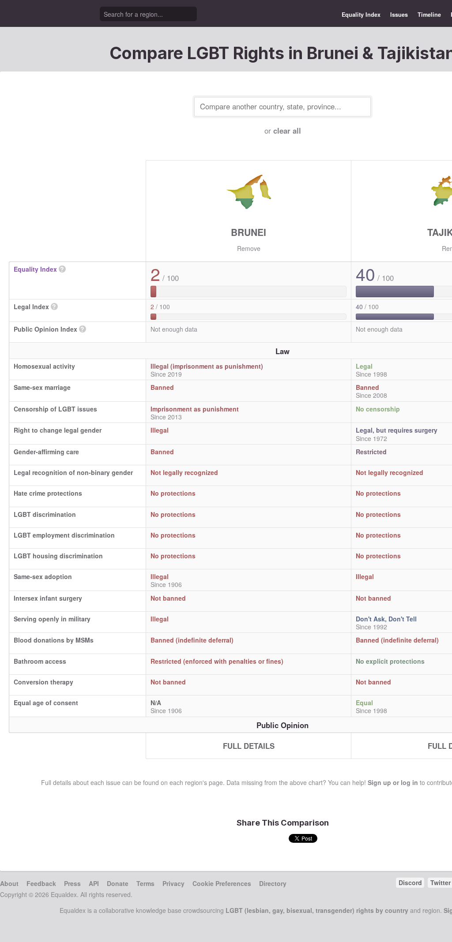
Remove (248, 248)
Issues (399, 15)
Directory (272, 883)
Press (72, 883)
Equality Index (361, 15)
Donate (117, 883)
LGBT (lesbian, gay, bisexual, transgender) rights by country (317, 910)
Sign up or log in (393, 782)
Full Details (249, 745)
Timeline (429, 15)
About (9, 883)
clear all (287, 130)
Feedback (41, 883)
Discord (410, 882)
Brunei (248, 232)
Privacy (173, 883)
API (94, 883)
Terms (145, 883)
